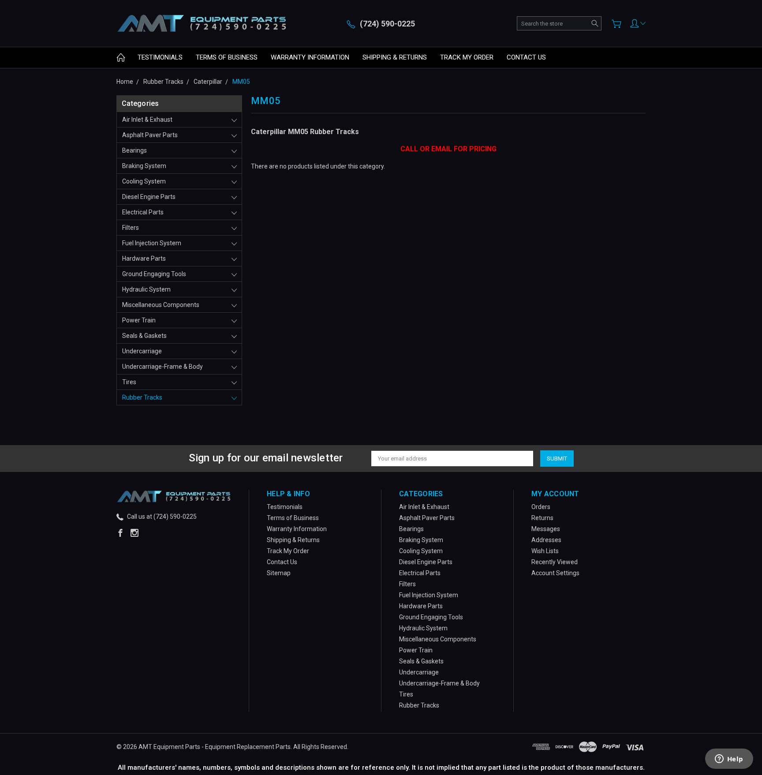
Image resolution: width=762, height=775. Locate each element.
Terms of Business (227, 57)
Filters (130, 227)
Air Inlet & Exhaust (147, 119)
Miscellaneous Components (160, 304)
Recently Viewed (554, 561)
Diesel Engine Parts (149, 196)
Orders (540, 506)
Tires (129, 382)
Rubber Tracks (142, 397)
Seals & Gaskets (144, 335)
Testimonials (160, 57)
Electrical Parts (143, 212)
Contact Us (526, 57)
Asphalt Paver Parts (150, 135)
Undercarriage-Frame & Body (162, 366)
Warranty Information (310, 57)
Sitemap (279, 573)
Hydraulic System (146, 289)
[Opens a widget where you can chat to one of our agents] (729, 760)
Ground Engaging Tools (154, 273)
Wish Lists (545, 550)
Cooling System (144, 181)
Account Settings (555, 573)
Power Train (139, 320)
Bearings (134, 150)
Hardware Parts (144, 258)
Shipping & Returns (394, 57)
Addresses (546, 539)
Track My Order (466, 57)
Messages (545, 528)
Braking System (144, 165)
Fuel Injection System (151, 243)
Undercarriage (142, 351)
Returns (542, 517)
